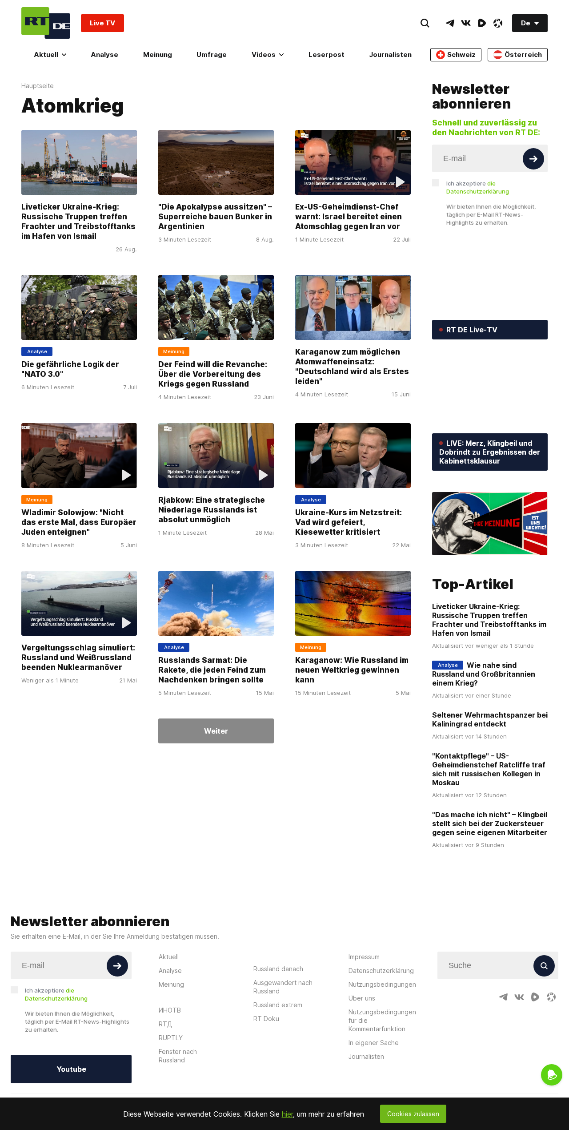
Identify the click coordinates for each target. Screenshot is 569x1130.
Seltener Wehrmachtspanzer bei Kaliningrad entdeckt (490, 719)
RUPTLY (171, 1037)
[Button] (533, 159)
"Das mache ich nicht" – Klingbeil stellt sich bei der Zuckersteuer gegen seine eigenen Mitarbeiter (489, 823)
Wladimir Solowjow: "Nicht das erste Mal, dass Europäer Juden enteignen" (78, 522)
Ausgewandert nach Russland (283, 987)
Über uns (362, 998)
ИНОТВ (170, 1010)
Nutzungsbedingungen (382, 984)
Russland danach (278, 969)
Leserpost (327, 54)
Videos (264, 54)
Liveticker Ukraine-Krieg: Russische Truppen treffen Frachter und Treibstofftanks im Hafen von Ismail (78, 221)
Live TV (102, 23)
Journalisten (390, 54)
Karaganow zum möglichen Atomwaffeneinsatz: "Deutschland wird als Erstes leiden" (352, 367)
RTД (165, 1024)
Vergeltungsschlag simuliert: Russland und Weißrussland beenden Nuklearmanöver (78, 657)
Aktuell (46, 54)
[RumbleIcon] (482, 23)
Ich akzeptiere (477, 187)
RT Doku (266, 1018)
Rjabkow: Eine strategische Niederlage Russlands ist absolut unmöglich (211, 510)
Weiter (216, 730)
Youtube (71, 1069)
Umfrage (211, 54)
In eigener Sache (374, 1042)
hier (287, 1114)
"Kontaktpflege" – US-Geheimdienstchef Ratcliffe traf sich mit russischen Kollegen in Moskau (488, 769)
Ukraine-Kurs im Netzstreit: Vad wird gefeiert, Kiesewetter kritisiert (348, 522)
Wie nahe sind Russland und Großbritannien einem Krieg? (483, 674)
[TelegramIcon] (450, 23)
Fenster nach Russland (178, 1056)
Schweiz (461, 54)
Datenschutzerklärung (381, 970)
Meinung (157, 54)
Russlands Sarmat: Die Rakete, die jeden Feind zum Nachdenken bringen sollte (212, 670)
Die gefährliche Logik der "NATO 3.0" (70, 369)
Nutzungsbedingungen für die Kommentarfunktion (382, 1020)
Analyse (104, 54)
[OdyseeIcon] (498, 23)
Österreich (523, 54)
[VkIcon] (466, 23)
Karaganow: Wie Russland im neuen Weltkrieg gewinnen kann (352, 670)
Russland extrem (277, 1005)
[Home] (45, 23)
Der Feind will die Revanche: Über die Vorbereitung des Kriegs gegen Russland (212, 374)
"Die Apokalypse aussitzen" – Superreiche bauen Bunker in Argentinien (215, 216)
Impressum (364, 956)
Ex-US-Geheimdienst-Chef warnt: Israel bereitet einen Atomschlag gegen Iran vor (348, 216)
